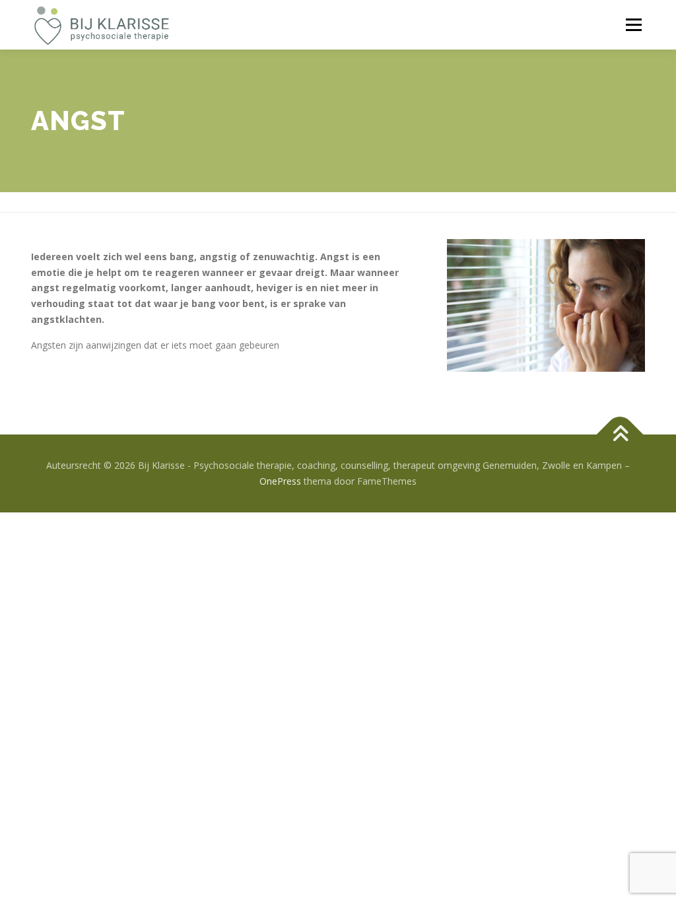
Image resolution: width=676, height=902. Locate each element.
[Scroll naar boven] (620, 434)
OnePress (280, 481)
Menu (633, 24)
